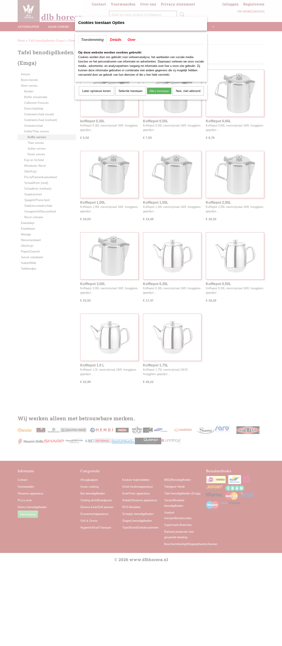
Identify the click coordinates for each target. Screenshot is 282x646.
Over (131, 40)
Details (115, 40)
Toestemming (92, 40)
